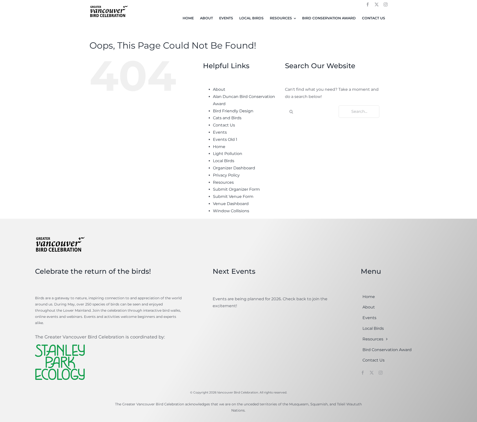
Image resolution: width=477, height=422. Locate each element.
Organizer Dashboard (234, 168)
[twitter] (377, 4)
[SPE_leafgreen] (60, 346)
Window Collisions (231, 211)
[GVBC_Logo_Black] (108, 5)
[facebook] (368, 4)
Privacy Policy (226, 175)
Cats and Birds (227, 118)
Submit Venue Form (233, 196)
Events (220, 132)
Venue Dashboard (231, 203)
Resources (223, 182)
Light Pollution (227, 153)
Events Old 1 (225, 139)
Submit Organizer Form (236, 189)
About (219, 89)
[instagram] (386, 4)
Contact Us (224, 125)
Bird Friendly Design (233, 111)
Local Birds (223, 160)
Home (219, 146)
